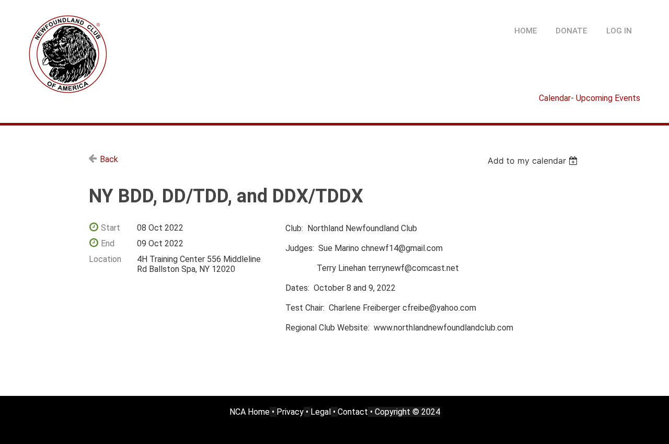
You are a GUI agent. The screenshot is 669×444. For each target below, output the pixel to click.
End (107, 243)
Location (105, 259)
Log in (619, 31)
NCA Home (249, 412)
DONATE (571, 31)
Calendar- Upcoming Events (589, 98)
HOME (525, 31)
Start (110, 228)
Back (109, 159)
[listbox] (534, 160)
